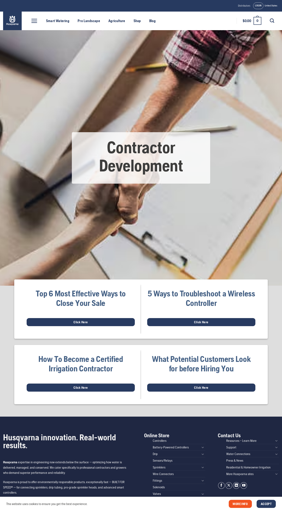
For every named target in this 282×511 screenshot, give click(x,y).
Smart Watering (57, 21)
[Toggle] (202, 447)
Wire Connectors (163, 474)
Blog (152, 21)
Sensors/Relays (162, 460)
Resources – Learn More (241, 441)
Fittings (157, 480)
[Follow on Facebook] (221, 485)
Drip (155, 454)
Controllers (159, 441)
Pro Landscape (89, 21)
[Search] (272, 21)
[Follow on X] (228, 485)
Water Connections (238, 454)
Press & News (234, 460)
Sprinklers (159, 467)
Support (231, 447)
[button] (258, 5)
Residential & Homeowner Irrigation (248, 467)
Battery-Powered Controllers (171, 447)
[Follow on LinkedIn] (236, 485)
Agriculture (116, 21)
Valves (157, 494)
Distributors (244, 5)
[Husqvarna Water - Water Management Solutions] (13, 21)
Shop (137, 21)
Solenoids (159, 487)
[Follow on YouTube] (243, 485)
